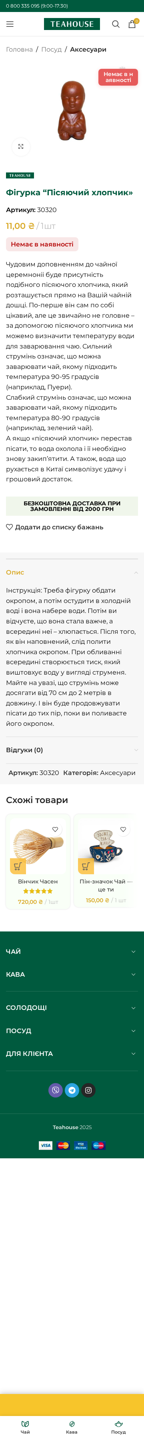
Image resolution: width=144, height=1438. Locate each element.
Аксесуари (88, 49)
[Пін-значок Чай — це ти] (106, 846)
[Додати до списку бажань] (55, 829)
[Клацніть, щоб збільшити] (21, 147)
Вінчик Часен (38, 881)
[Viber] (55, 1090)
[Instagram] (88, 1090)
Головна (19, 49)
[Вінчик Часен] (38, 846)
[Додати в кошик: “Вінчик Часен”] (18, 866)
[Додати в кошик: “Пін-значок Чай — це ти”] (86, 866)
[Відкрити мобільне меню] (10, 24)
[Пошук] (116, 24)
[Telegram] (72, 1090)
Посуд (51, 49)
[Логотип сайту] (72, 23)
